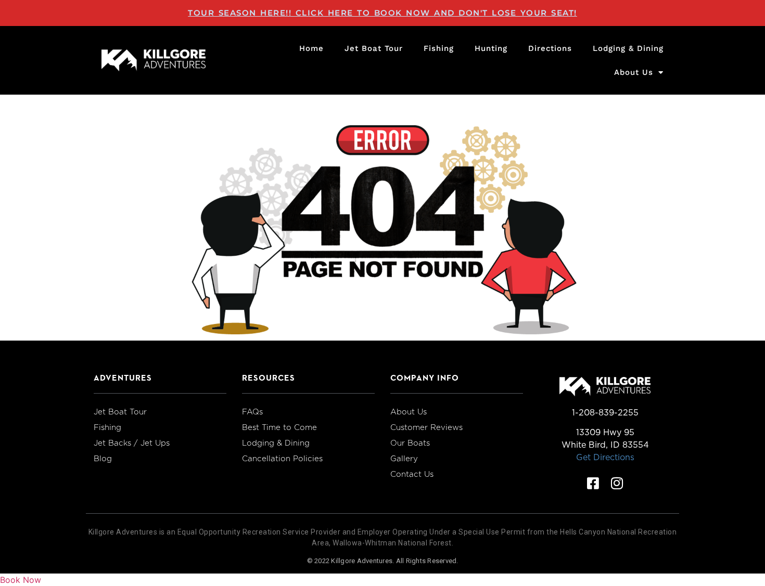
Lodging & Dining (628, 48)
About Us (633, 72)
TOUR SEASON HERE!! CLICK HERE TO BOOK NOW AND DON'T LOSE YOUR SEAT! (382, 13)
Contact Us (412, 474)
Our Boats (410, 443)
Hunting (491, 48)
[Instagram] (617, 483)
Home (311, 48)
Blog (103, 458)
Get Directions (605, 457)
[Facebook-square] (593, 483)
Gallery (404, 458)
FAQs (252, 411)
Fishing (439, 48)
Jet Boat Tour (374, 48)
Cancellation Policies (282, 458)
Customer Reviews (426, 427)
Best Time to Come (279, 427)
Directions (550, 48)
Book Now (20, 580)
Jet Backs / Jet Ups (132, 443)
